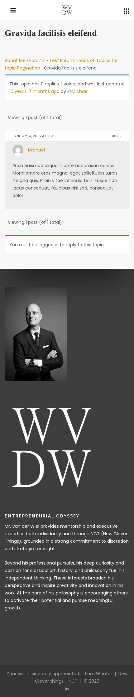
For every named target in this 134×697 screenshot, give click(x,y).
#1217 (117, 135)
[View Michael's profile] (17, 150)
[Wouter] (66, 11)
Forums (37, 60)
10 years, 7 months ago (34, 91)
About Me (15, 60)
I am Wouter (98, 674)
